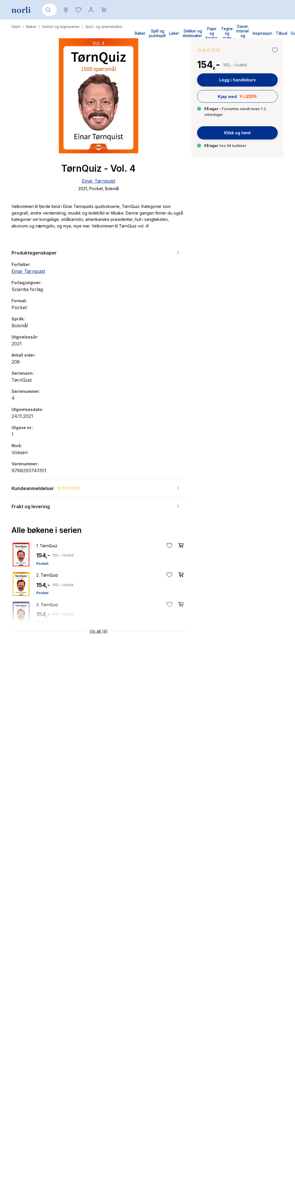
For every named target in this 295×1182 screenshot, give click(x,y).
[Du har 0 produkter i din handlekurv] (103, 9)
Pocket (42, 563)
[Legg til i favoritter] (273, 50)
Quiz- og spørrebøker (103, 26)
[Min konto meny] (91, 9)
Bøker (31, 26)
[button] (78, 9)
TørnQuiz (46, 545)
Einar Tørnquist (98, 181)
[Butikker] (65, 9)
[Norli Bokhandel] (21, 10)
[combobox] (48, 10)
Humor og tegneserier (61, 26)
